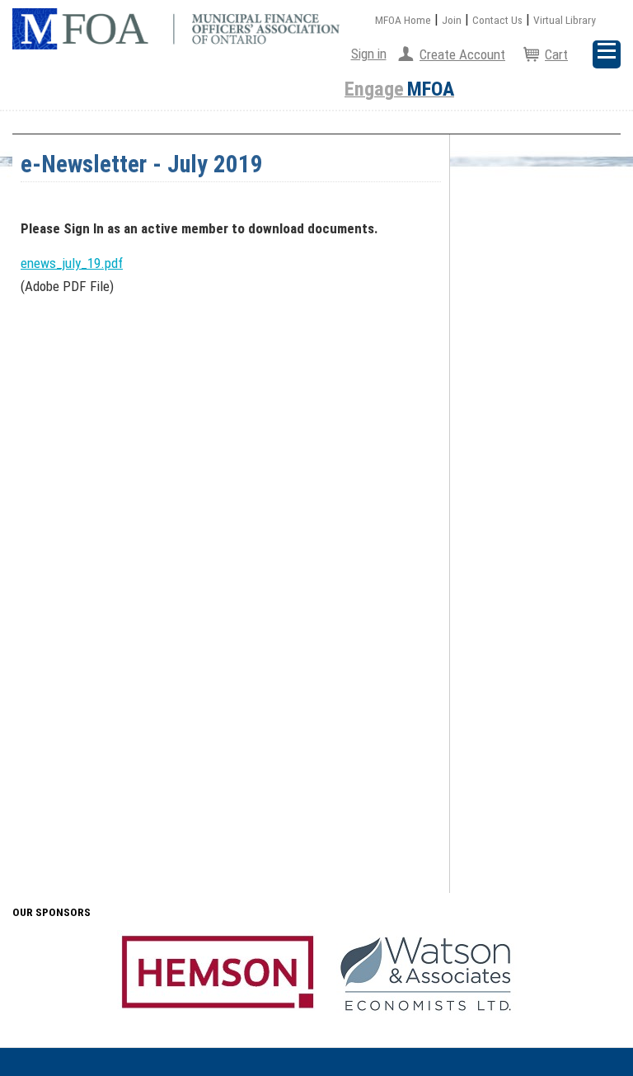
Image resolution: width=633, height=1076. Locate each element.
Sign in (369, 53)
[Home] (176, 28)
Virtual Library (564, 19)
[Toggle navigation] (607, 54)
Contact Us (497, 19)
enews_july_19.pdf (72, 263)
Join (452, 19)
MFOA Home (403, 19)
